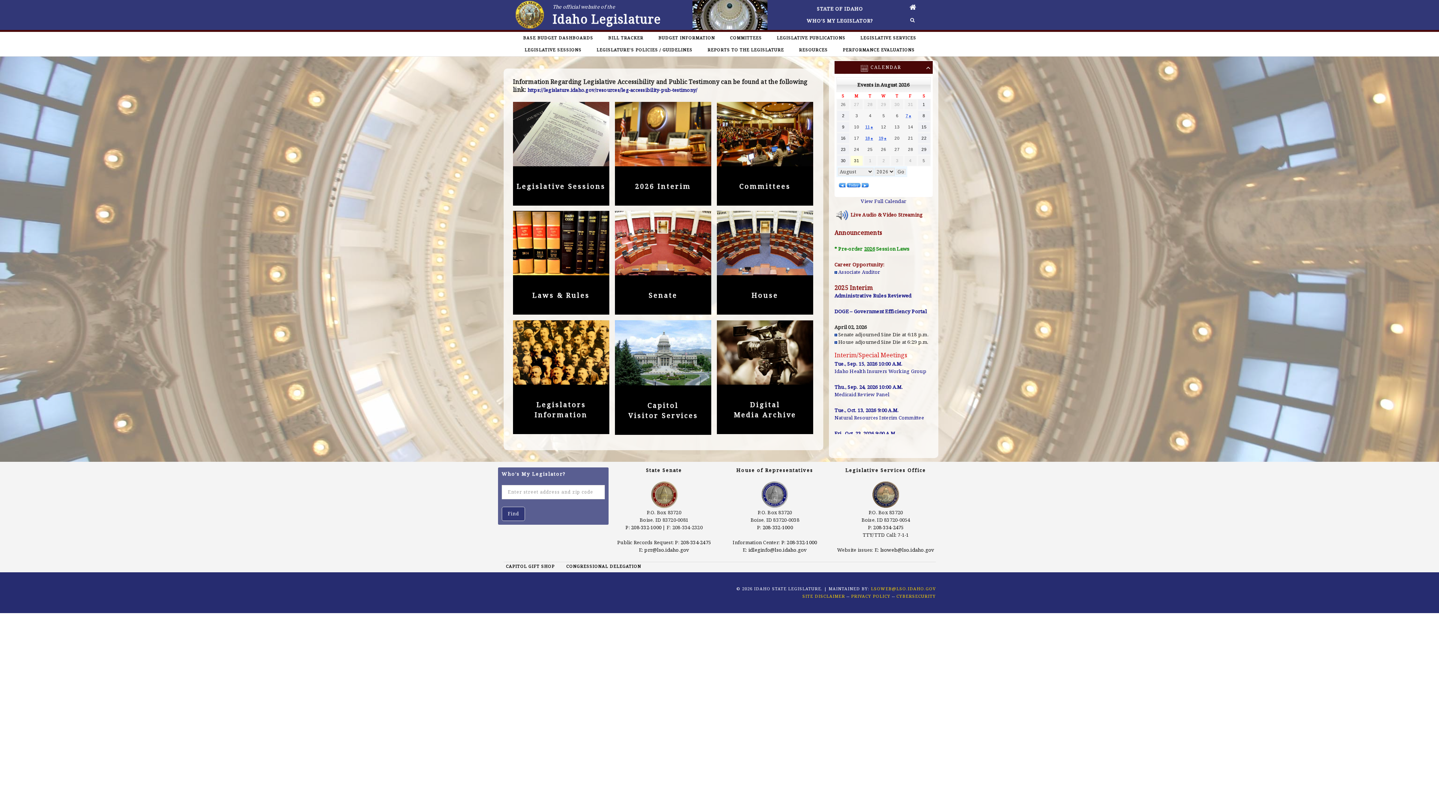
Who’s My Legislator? (840, 20)
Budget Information (686, 37)
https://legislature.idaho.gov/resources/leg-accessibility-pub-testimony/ (613, 90)
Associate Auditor (859, 272)
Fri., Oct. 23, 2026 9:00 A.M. (866, 433)
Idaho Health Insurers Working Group (880, 371)
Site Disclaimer (823, 596)
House (765, 295)
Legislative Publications (811, 37)
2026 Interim (663, 186)
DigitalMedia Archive (765, 409)
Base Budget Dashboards (558, 37)
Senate (663, 295)
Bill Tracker (625, 37)
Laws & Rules (561, 295)
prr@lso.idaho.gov (666, 549)
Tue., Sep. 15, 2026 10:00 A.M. (869, 363)
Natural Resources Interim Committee (879, 417)
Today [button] (854, 185)
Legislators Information (561, 409)
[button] (842, 185)
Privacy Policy (870, 596)
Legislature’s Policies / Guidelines (645, 49)
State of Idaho (840, 8)
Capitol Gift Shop (530, 566)
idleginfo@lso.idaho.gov (777, 549)
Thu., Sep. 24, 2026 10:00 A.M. (869, 387)
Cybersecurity (916, 596)
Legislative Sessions (553, 49)
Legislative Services (888, 37)
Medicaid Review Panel (862, 394)
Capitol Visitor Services (663, 410)
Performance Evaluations (879, 49)
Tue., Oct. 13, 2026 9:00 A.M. (867, 410)
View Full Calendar (883, 201)
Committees (746, 37)
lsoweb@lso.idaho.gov (907, 549)
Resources (813, 49)
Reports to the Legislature (746, 49)
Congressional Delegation (603, 566)
